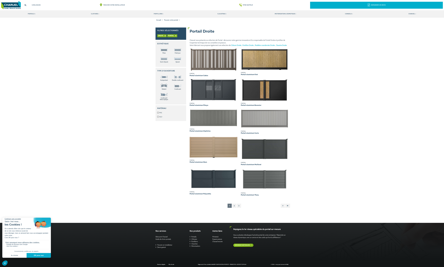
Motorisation (195, 246)
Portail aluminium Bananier (251, 105)
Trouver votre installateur (114, 5)
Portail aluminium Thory (250, 195)
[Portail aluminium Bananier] (265, 90)
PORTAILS (31, 14)
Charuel (412, 14)
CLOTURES (94, 14)
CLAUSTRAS (221, 14)
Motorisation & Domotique (285, 14)
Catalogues (36, 5)
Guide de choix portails (163, 239)
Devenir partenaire (242, 245)
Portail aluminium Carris (250, 133)
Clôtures (194, 239)
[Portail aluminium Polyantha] (213, 179)
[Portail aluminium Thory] (265, 179)
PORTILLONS (158, 14)
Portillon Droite (248, 45)
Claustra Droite (281, 45)
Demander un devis (378, 5)
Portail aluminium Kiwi (249, 74)
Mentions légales (161, 264)
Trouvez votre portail (171, 20)
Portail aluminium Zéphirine (200, 131)
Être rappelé (248, 5)
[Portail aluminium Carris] (265, 119)
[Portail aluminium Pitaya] (213, 90)
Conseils (348, 14)
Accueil (158, 20)
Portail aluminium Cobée (199, 75)
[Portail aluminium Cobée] (213, 59)
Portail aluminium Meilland (251, 164)
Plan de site (171, 264)
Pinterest (215, 237)
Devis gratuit (161, 247)
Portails (193, 237)
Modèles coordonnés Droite (265, 45)
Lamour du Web (284, 264)
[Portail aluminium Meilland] (265, 148)
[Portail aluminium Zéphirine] (213, 118)
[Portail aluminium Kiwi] (265, 59)
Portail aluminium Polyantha (200, 194)
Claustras (194, 244)
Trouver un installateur (164, 245)
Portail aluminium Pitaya (199, 105)
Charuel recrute (217, 241)
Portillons (194, 241)
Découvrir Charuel (162, 237)
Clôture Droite (236, 45)
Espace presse (217, 239)
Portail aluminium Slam (198, 162)
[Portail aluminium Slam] (213, 147)
